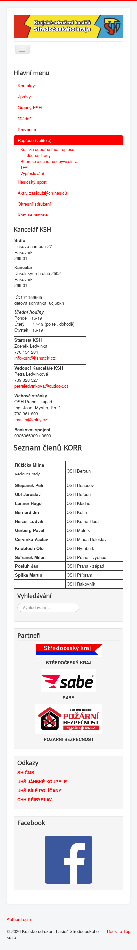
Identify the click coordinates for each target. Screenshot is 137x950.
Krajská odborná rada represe (47, 149)
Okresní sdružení (34, 204)
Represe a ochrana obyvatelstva (49, 161)
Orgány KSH (30, 107)
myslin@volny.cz (30, 419)
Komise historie (33, 215)
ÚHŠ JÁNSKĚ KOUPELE (42, 781)
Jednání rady (39, 155)
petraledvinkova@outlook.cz (41, 386)
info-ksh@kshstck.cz (34, 358)
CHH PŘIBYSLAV (34, 799)
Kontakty (26, 85)
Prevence (27, 129)
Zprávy (24, 96)
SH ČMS (25, 772)
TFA (23, 167)
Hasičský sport (32, 182)
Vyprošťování (32, 173)
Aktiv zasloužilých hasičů (42, 193)
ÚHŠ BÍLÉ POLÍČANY (39, 790)
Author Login (19, 919)
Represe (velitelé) (34, 140)
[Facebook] (68, 860)
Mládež (25, 118)
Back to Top (118, 931)
